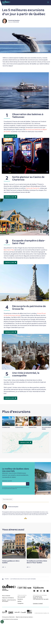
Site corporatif (21, 597)
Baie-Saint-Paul (9, 250)
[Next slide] (47, 421)
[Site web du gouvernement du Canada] (23, 612)
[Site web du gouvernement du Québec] (17, 612)
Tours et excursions (7, 499)
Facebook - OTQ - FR (34, 591)
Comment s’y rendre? (38, 603)
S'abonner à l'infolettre (8, 597)
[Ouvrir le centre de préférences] (2, 621)
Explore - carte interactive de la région (9, 600)
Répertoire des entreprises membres (24, 617)
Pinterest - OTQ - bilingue (44, 591)
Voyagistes (20, 603)
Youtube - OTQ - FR (37, 591)
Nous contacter (6, 595)
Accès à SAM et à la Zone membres (10, 619)
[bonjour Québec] (10, 612)
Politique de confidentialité (8, 617)
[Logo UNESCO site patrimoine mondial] (29, 612)
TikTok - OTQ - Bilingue (47, 591)
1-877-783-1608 (24, 588)
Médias (19, 601)
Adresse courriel (7, 480)
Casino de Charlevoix (32, 188)
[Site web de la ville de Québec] (4, 611)
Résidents (20, 599)
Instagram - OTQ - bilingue (41, 591)
